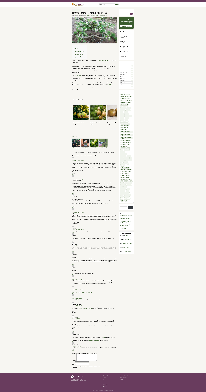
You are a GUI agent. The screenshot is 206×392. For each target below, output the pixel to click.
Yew (126, 200)
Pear (128, 163)
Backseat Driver (128, 96)
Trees (121, 86)
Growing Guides (122, 78)
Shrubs (122, 183)
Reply (73, 174)
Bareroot (123, 98)
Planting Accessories (125, 167)
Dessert (127, 117)
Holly (122, 150)
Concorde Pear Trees (78, 54)
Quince (126, 173)
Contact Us (122, 382)
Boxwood (122, 104)
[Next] (115, 129)
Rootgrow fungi (124, 179)
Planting (122, 165)
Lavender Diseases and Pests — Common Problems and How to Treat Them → (101, 152)
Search (117, 4)
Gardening (122, 76)
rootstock (109, 84)
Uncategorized (128, 194)
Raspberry (123, 175)
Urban (122, 196)
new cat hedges (129, 159)
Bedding (122, 100)
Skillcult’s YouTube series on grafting (85, 308)
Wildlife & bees (127, 198)
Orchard (125, 161)
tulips (122, 194)
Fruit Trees (122, 381)
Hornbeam (123, 152)
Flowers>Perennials (125, 125)
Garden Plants (122, 74)
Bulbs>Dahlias (123, 108)
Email (73, 363)
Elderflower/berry (124, 121)
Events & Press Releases (125, 123)
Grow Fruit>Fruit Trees (100, 15)
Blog (121, 68)
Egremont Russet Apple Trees (80, 52)
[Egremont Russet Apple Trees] (115, 112)
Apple (122, 94)
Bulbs (121, 70)
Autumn (122, 96)
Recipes (127, 175)
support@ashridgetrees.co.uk (93, 340)
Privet (122, 171)
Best (130, 100)
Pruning (106, 15)
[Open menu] (133, 4)
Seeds (131, 181)
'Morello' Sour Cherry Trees (80, 57)
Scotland (126, 181)
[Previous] (112, 129)
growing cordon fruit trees (104, 60)
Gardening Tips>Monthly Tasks (92, 15)
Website (73, 364)
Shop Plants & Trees (123, 377)
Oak (121, 161)
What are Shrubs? (128, 251)
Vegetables (127, 196)
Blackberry (123, 102)
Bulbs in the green (124, 106)
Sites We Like (123, 185)
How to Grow (122, 82)
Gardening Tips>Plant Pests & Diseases (126, 138)
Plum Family (123, 169)
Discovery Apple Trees (79, 56)
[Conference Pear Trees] (98, 112)
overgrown (123, 163)
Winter (122, 200)
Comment (74, 360)
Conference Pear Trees (79, 51)
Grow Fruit (128, 140)
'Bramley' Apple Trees (79, 49)
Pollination (129, 169)
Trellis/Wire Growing (125, 192)
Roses (121, 84)
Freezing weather (124, 127)
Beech (126, 100)
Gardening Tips (123, 129)
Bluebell (128, 102)
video (104, 337)
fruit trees (78, 75)
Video (122, 198)
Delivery (122, 117)
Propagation (127, 171)
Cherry (129, 108)
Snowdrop (129, 185)
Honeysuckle (126, 150)
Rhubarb (128, 177)
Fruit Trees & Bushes (123, 72)
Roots (130, 179)
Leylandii (122, 159)
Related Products (76, 48)
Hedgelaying (123, 148)
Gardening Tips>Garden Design (125, 132)
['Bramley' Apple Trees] (81, 112)
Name (73, 361)
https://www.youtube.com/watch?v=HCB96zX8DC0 (82, 292)
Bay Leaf (127, 98)
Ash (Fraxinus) (127, 94)
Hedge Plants (122, 80)
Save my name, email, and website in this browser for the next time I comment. (87, 366)
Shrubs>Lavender (128, 183)
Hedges (128, 148)
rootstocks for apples (86, 307)
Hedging (121, 379)
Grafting (122, 140)
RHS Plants (123, 177)
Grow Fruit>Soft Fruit (125, 144)
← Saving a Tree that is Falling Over (80, 152)
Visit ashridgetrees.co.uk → (126, 26)
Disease (122, 119)
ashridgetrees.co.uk (110, 390)
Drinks (126, 119)
